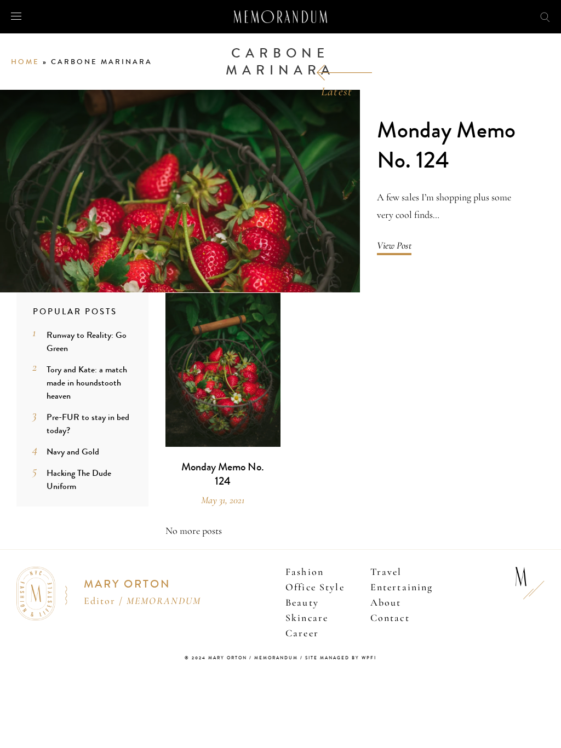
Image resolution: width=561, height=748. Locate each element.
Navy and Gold (73, 451)
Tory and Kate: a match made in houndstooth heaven (87, 382)
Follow (495, 16)
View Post (394, 245)
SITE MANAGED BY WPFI (340, 658)
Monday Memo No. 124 (446, 145)
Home (25, 62)
